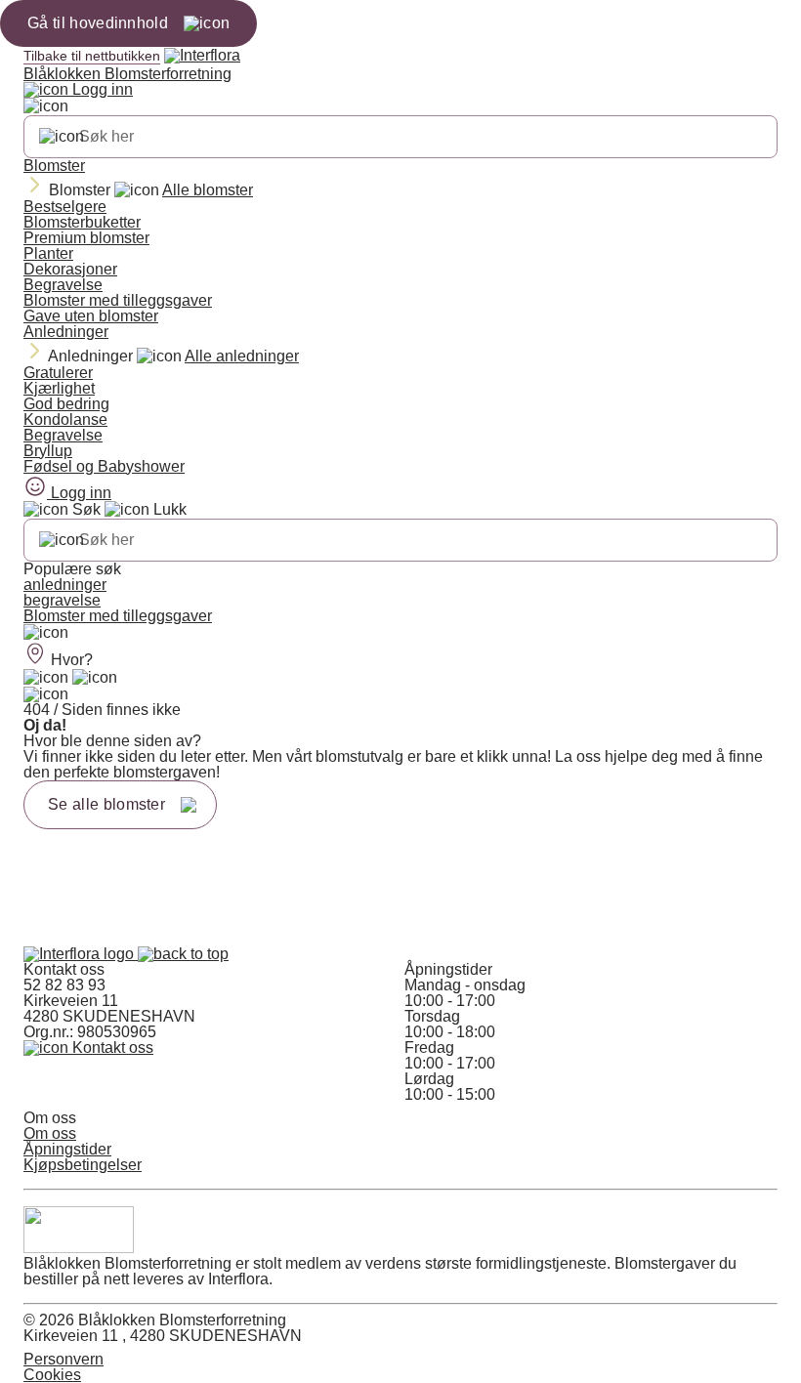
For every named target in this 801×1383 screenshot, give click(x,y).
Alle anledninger (242, 356)
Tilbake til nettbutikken (91, 55)
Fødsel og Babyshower (104, 466)
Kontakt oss (110, 1047)
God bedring (66, 404)
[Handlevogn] (45, 678)
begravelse (62, 600)
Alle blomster (207, 190)
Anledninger (65, 331)
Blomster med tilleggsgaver (117, 300)
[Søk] (61, 137)
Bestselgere (64, 206)
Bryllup (47, 450)
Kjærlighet (59, 388)
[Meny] (45, 633)
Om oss (49, 1133)
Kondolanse (65, 419)
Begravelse (63, 284)
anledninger (64, 584)
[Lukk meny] (45, 106)
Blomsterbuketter (82, 222)
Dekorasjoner (70, 269)
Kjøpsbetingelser (82, 1164)
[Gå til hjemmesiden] (80, 953)
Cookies (52, 1374)
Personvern (63, 1359)
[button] (183, 953)
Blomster (54, 165)
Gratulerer (58, 372)
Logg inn (100, 89)
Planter (48, 253)
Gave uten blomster (90, 316)
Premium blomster (86, 238)
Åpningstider (67, 1149)
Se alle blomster (106, 804)
